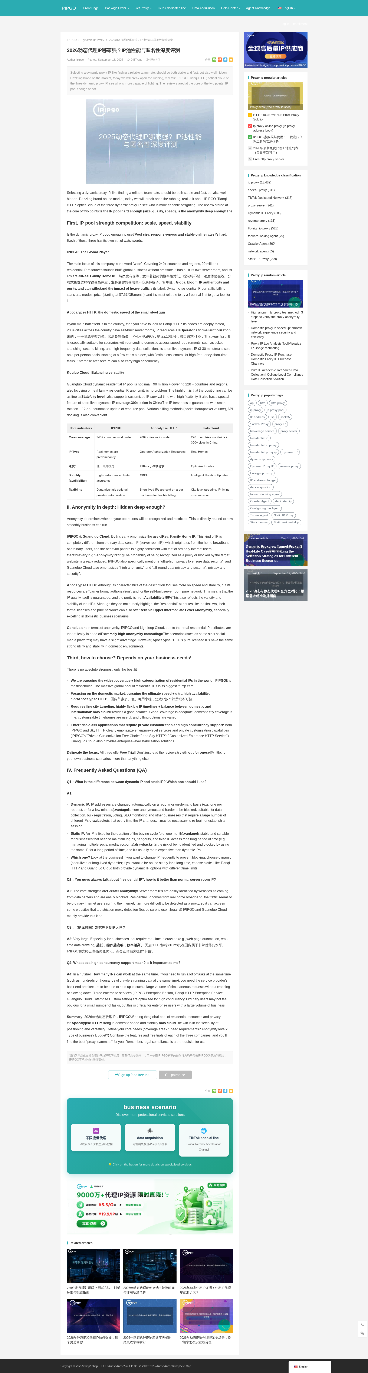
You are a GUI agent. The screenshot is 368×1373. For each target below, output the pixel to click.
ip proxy (253, 182)
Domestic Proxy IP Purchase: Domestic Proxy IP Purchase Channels (271, 359)
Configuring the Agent (264, 508)
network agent (257, 251)
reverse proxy (257, 220)
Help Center (229, 8)
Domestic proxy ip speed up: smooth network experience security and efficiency (276, 332)
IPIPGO (68, 8)
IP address (257, 417)
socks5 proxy (257, 190)
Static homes (259, 522)
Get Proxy (142, 8)
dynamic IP (290, 452)
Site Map (185, 1366)
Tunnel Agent (259, 515)
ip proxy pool (275, 410)
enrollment (300, 24)
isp (273, 417)
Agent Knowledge (258, 8)
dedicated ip (283, 501)
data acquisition (260, 487)
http (262, 403)
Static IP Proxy (258, 259)
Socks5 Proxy (259, 424)
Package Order (115, 8)
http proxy (278, 403)
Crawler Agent (257, 243)
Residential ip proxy (263, 445)
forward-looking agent (263, 236)
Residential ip (259, 438)
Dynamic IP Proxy (93, 40)
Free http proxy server (268, 159)
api (252, 403)
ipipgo (80, 59)
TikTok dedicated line (171, 8)
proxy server (257, 205)
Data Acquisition (203, 8)
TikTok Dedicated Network (266, 197)
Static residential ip (286, 522)
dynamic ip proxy (261, 459)
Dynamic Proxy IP (262, 466)
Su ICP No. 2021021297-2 (140, 1366)
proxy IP (280, 424)
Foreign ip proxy (259, 228)
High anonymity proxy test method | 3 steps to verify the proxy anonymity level (277, 317)
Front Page (91, 8)
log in (285, 24)
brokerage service (262, 431)
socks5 (285, 417)
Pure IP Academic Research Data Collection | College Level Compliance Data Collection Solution (277, 374)
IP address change (263, 480)
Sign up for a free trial (134, 1075)
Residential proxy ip (263, 452)
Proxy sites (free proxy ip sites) (271, 107)
